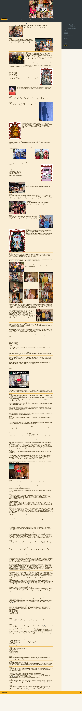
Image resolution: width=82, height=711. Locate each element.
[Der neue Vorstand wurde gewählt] (44, 315)
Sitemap (6, 692)
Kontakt (66, 30)
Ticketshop (23, 615)
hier (9, 545)
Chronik (46, 366)
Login (80, 692)
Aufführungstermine (30, 583)
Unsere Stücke (29, 260)
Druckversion (3, 692)
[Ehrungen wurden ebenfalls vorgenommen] (16, 58)
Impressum (66, 43)
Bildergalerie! (13, 602)
